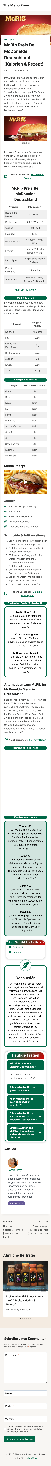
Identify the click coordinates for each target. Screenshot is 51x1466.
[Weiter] (43, 1288)
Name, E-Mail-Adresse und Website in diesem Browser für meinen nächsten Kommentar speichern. (25, 1429)
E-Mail (9, 1406)
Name (9, 1393)
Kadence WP (31, 1458)
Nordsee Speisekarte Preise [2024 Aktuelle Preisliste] (13, 1229)
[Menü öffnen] (45, 5)
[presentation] (25, 1276)
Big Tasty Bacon (37, 740)
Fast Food (9, 40)
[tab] (20, 1318)
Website (9, 1419)
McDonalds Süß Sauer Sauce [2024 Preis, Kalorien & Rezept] (24, 1300)
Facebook (18, 952)
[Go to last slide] (7, 1288)
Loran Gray (12, 70)
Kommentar (12, 1355)
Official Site (19, 947)
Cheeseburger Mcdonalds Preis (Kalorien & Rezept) (38, 1228)
